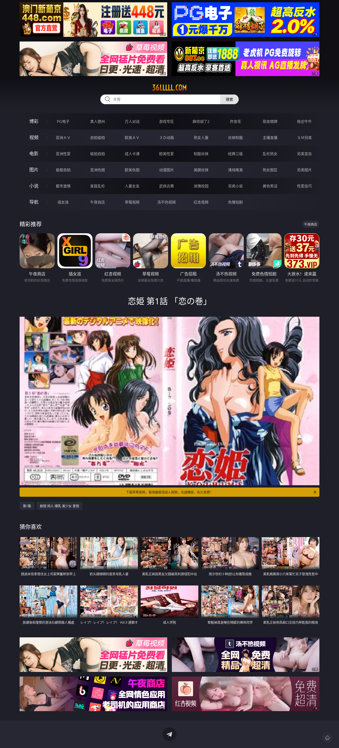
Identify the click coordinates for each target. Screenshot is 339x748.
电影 (34, 154)
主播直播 (270, 137)
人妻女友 (132, 186)
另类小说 (235, 186)
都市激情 (63, 186)
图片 (34, 170)
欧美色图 (132, 169)
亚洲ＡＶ (63, 137)
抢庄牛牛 (304, 121)
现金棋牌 (270, 121)
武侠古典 (166, 186)
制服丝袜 (201, 153)
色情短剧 (235, 202)
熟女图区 (270, 169)
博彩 (34, 121)
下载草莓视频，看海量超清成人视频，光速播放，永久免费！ (169, 492)
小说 (34, 186)
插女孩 (63, 202)
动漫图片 (166, 169)
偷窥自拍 (63, 169)
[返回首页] (327, 737)
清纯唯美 (235, 169)
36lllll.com (169, 87)
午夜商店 (97, 202)
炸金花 (235, 121)
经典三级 (235, 153)
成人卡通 (132, 153)
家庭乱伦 (97, 186)
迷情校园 (201, 186)
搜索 (229, 99)
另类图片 (304, 169)
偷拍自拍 (97, 153)
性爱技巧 (304, 186)
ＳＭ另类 (304, 137)
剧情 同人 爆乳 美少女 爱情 (59, 506)
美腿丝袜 (201, 169)
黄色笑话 (270, 186)
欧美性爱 (166, 153)
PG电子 (63, 121)
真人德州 (97, 121)
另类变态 (304, 153)
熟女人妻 (201, 137)
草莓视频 (132, 202)
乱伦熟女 (270, 153)
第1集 (27, 506)
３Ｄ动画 (166, 137)
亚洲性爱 (63, 153)
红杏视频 (201, 202)
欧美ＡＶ (132, 137)
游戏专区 (166, 121)
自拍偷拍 (97, 137)
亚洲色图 (97, 169)
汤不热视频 (166, 202)
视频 (34, 137)
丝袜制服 (235, 137)
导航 (34, 202)
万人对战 (132, 121)
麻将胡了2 (201, 121)
